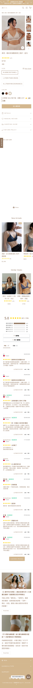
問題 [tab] (14, 345)
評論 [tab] (5, 345)
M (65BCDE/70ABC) (10, 72)
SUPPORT (5, 672)
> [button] (17, 559)
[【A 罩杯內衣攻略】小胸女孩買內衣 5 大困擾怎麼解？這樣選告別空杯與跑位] (16, 581)
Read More (6, 610)
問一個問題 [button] (17, 340)
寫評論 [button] (17, 335)
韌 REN (4, 660)
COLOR (4, 89)
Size (3, 68)
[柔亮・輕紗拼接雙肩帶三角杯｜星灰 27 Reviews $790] (7, 171)
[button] (26, 369)
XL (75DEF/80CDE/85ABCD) (12, 84)
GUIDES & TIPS (8, 666)
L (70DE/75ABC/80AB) (10, 78)
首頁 (3, 12)
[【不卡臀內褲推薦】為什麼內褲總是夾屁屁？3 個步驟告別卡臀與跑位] (16, 623)
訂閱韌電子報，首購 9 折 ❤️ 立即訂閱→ (16, 2)
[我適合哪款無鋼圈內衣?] (28, 676)
